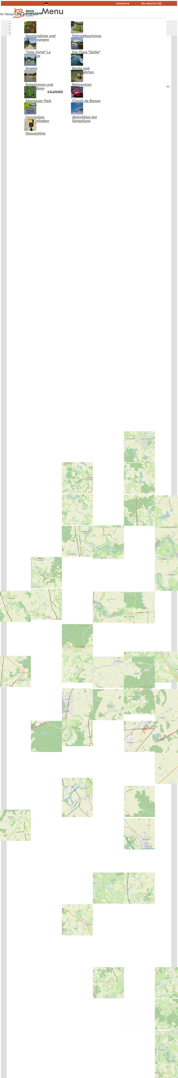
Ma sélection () (151, 3)
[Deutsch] (51, 3)
